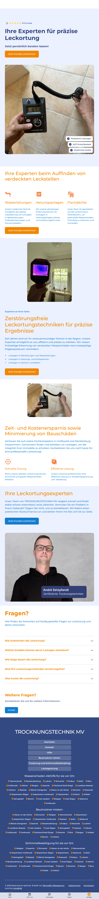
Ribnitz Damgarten (39, 790)
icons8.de (17, 888)
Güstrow (12, 790)
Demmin (76, 790)
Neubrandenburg (33, 781)
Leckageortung (49, 768)
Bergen (35, 786)
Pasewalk (89, 790)
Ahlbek (87, 794)
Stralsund (84, 799)
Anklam (76, 794)
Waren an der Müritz (60, 790)
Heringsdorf (19, 799)
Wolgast (57, 799)
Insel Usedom (44, 799)
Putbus (71, 781)
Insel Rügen (70, 799)
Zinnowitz (60, 781)
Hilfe (49, 752)
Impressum (89, 885)
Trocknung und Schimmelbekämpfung (49, 763)
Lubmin (48, 781)
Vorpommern (63, 794)
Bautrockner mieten (49, 758)
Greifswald (13, 786)
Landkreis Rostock (85, 786)
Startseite (49, 742)
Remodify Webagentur (53, 885)
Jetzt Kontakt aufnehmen (22, 54)
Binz (89, 781)
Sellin (81, 781)
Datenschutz (74, 885)
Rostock (23, 790)
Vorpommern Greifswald (43, 794)
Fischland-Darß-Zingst (63, 786)
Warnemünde (16, 781)
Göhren (25, 786)
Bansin (31, 799)
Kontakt (11, 710)
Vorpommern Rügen (20, 794)
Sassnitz (46, 786)
